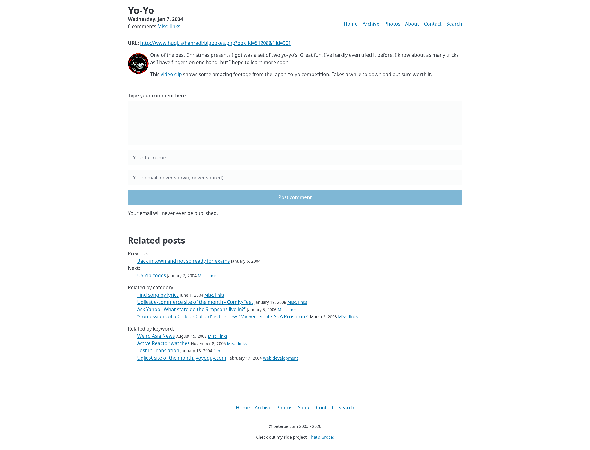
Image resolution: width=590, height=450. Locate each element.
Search (454, 24)
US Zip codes (151, 275)
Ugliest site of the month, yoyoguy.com (181, 358)
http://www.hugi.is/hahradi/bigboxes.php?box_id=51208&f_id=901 (215, 43)
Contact (433, 24)
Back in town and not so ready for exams (183, 261)
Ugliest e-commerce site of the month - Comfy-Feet (195, 302)
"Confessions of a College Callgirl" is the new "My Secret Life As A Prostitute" (223, 316)
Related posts (156, 240)
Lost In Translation (158, 350)
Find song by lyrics (158, 295)
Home (351, 24)
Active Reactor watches (163, 343)
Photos (392, 24)
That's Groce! (321, 437)
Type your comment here (157, 95)
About (412, 24)
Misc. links (168, 26)
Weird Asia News (156, 336)
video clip (171, 74)
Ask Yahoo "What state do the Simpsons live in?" (191, 309)
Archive (371, 24)
